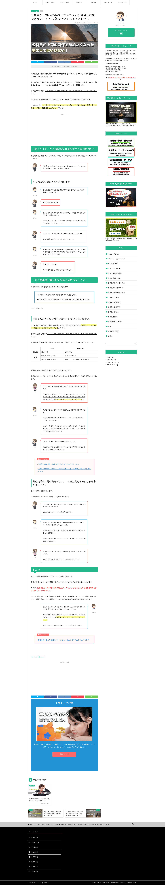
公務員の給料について (115, 288)
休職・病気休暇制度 (115, 273)
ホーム (35, 2)
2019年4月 (34, 866)
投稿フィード (111, 359)
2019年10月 (35, 842)
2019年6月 (34, 857)
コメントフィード (113, 362)
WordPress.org (112, 365)
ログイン (110, 357)
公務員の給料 (65, 2)
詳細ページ (64, 754)
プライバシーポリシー (35, 882)
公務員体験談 (112, 317)
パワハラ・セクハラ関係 (116, 259)
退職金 (110, 336)
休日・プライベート (115, 268)
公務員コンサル (113, 312)
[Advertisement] (64, 129)
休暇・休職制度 (50, 2)
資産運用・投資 (113, 331)
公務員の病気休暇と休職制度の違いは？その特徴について (59, 464)
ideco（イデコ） (114, 254)
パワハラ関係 (35, 11)
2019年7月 (34, 852)
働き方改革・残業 (114, 278)
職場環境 (79, 2)
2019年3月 (34, 871)
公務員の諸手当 (113, 297)
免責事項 (46, 882)
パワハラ (35, 657)
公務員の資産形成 (114, 302)
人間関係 (42, 657)
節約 (109, 326)
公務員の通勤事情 (114, 307)
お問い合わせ (122, 2)
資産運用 (93, 2)
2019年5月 (34, 862)
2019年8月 (34, 847)
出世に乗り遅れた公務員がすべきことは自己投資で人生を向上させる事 (63, 640)
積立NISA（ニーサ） (115, 321)
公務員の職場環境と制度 (116, 292)
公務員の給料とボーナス (116, 283)
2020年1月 (34, 837)
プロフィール (108, 2)
